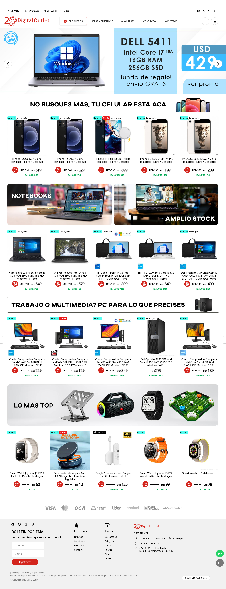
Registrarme (24, 561)
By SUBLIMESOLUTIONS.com (196, 578)
